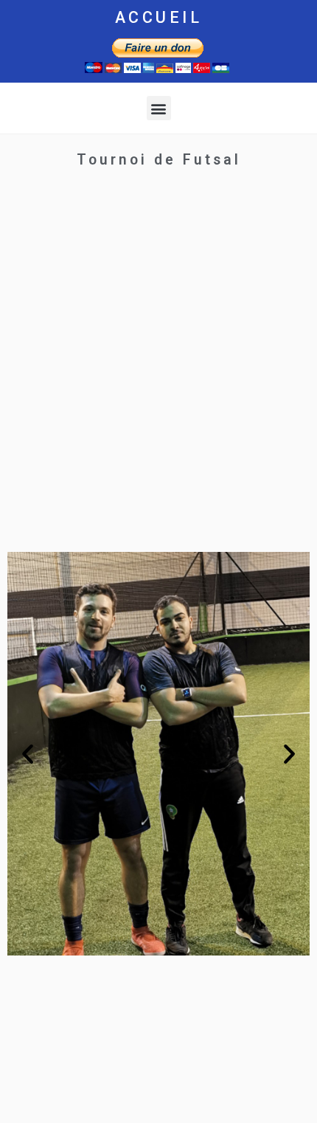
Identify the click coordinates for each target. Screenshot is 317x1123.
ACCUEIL (159, 17)
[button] (159, 108)
